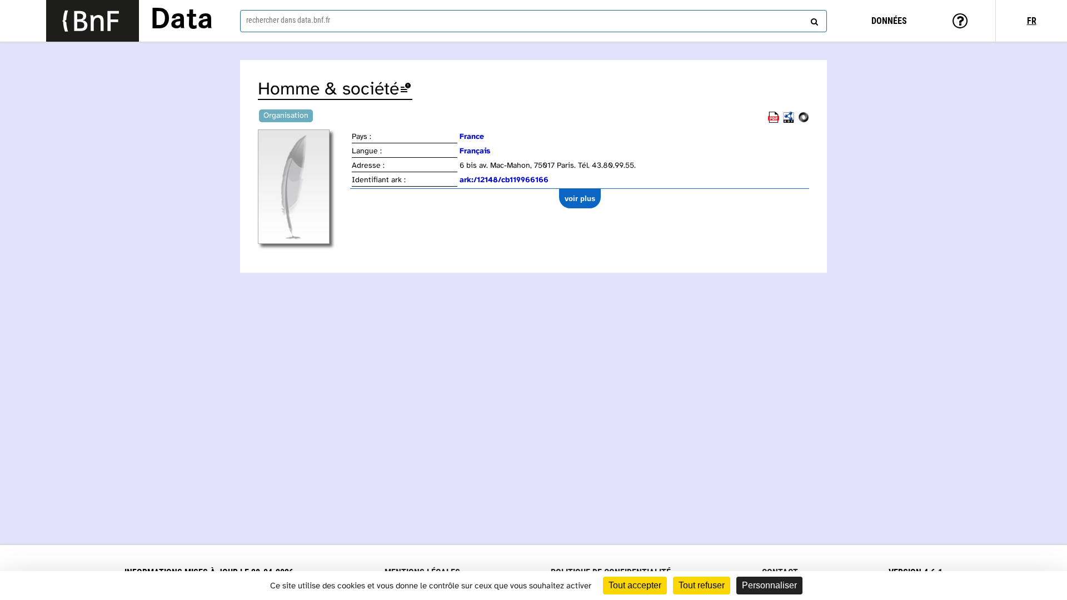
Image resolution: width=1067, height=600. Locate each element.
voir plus (580, 198)
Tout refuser (702, 585)
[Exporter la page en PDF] (773, 121)
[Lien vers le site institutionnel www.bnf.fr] (92, 21)
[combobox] (533, 21)
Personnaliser (769, 585)
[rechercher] (813, 19)
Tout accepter (635, 585)
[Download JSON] (803, 121)
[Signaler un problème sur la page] (405, 90)
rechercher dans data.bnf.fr (288, 20)
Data (181, 20)
